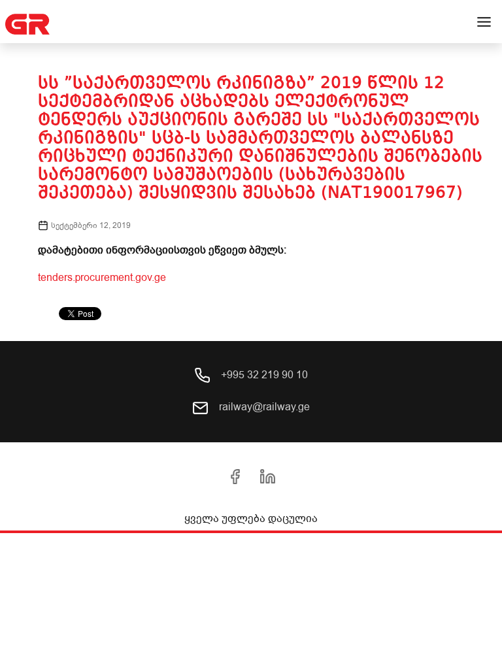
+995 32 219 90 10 (263, 375)
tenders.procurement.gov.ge (102, 277)
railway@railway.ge (263, 407)
